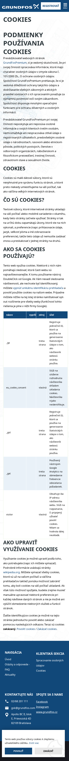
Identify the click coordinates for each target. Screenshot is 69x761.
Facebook (42, 701)
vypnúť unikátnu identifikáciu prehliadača (38, 288)
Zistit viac (34, 742)
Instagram (42, 707)
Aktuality (10, 674)
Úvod (8, 659)
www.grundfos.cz (46, 712)
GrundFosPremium (15, 62)
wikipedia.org (11, 572)
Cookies (41, 670)
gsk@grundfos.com (23, 708)
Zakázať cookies (47, 629)
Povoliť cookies (26, 629)
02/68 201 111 (19, 701)
